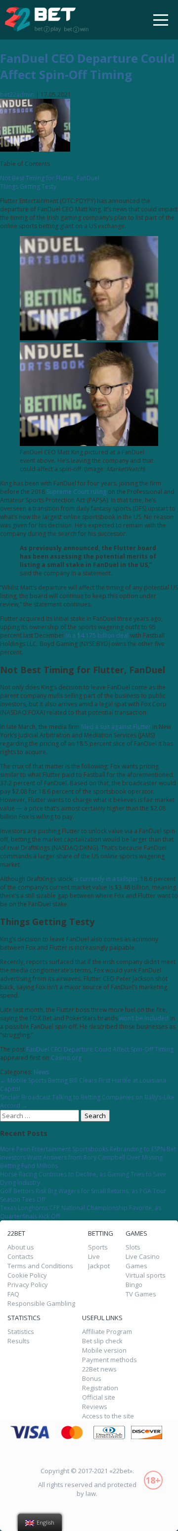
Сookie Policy (27, 1275)
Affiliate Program (107, 1331)
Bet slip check (102, 1341)
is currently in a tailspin (105, 879)
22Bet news (99, 1369)
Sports (98, 1247)
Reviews (94, 1406)
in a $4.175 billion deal (97, 635)
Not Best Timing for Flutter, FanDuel (49, 178)
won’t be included (144, 1018)
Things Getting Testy (28, 186)
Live (94, 1256)
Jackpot (99, 1266)
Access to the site (108, 1416)
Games (136, 1266)
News (41, 1072)
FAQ (13, 1294)
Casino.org (66, 1057)
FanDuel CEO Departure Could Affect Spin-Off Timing (87, 66)
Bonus (91, 1378)
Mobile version (104, 1350)
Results (18, 1341)
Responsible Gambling (41, 1303)
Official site (98, 1397)
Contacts (20, 1256)
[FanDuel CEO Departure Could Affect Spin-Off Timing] (35, 149)
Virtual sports (146, 1275)
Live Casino (143, 1256)
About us (20, 1247)
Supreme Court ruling (76, 491)
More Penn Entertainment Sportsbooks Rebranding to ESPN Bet (88, 1149)
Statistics (20, 1331)
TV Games (141, 1294)
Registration (100, 1388)
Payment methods (109, 1360)
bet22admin (17, 94)
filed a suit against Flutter (116, 727)
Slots (133, 1247)
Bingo (134, 1285)
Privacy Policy (27, 1285)
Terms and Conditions (40, 1266)
